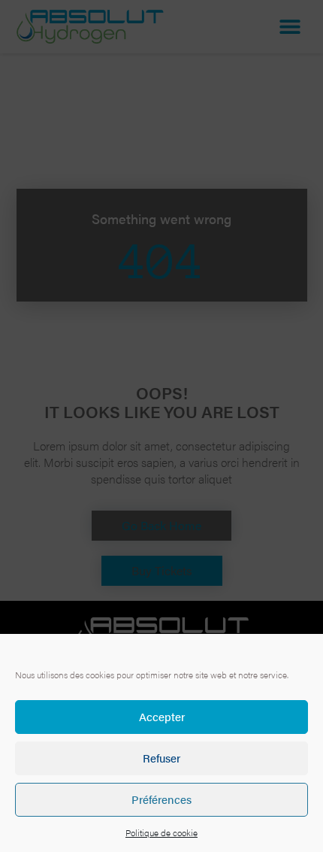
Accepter (162, 716)
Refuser (161, 758)
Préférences (161, 799)
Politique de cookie (161, 832)
